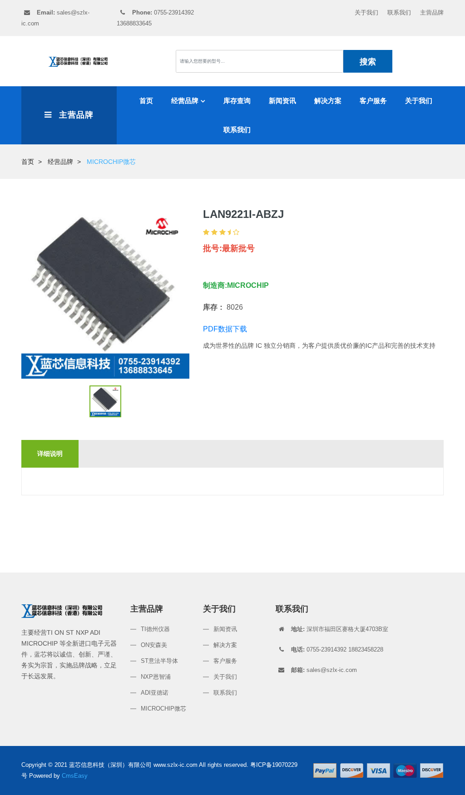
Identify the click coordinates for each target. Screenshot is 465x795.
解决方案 (327, 100)
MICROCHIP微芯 (163, 708)
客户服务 (373, 100)
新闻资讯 (282, 100)
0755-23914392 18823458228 (337, 649)
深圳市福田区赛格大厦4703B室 (339, 629)
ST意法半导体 (159, 660)
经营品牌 (184, 100)
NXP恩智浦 (156, 676)
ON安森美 (154, 645)
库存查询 (237, 100)
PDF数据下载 (225, 329)
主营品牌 (432, 12)
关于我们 (366, 12)
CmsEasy (75, 775)
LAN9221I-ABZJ (243, 214)
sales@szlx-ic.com (324, 670)
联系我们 (399, 12)
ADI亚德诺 (154, 692)
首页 (146, 100)
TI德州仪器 (155, 629)
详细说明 (50, 453)
